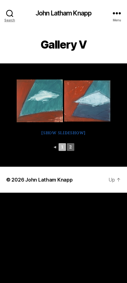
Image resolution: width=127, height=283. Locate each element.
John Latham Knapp (63, 13)
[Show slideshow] (63, 133)
